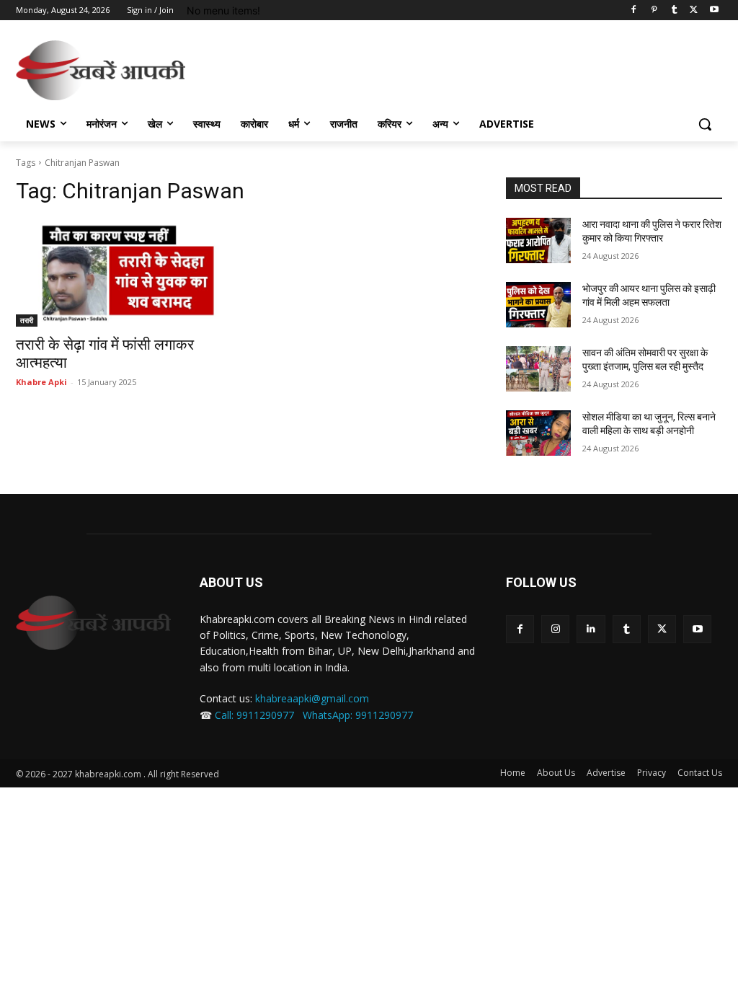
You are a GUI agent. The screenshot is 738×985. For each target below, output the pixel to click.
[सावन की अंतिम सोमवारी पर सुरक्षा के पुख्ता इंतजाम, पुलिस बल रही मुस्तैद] (538, 369)
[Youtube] (714, 10)
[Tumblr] (674, 10)
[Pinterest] (654, 10)
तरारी (26, 320)
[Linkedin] (591, 629)
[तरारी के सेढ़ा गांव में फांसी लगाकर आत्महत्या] (124, 272)
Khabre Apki (41, 381)
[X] (693, 10)
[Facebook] (634, 10)
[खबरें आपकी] (100, 70)
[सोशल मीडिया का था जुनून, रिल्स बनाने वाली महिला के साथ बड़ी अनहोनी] (538, 433)
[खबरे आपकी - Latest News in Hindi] (93, 623)
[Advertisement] (354, 68)
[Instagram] (555, 629)
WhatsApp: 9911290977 (358, 715)
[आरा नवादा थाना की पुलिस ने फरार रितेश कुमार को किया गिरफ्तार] (538, 240)
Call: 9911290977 (254, 715)
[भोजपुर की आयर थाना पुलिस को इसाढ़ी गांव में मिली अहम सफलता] (538, 304)
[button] (705, 124)
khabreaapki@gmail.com (312, 698)
